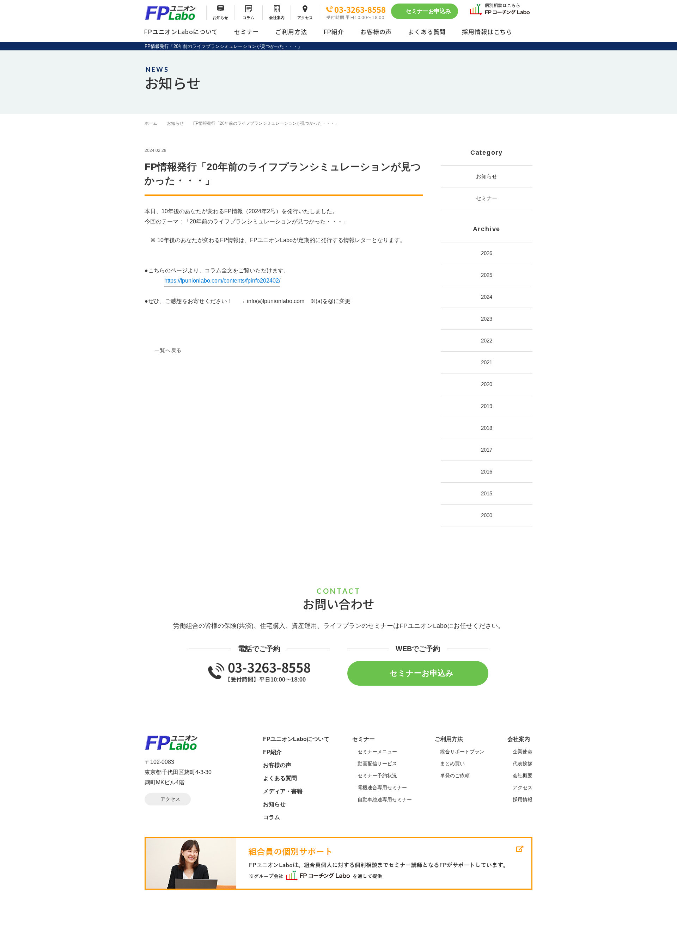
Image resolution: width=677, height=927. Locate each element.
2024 (486, 297)
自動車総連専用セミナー (385, 799)
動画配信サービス (377, 763)
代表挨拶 (522, 763)
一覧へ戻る (168, 350)
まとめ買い (452, 763)
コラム (248, 18)
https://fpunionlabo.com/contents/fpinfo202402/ (222, 281)
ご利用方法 (291, 31)
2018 (486, 428)
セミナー (246, 31)
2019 (486, 406)
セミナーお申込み (428, 11)
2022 (486, 341)
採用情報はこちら (487, 31)
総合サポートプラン (462, 751)
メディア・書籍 (283, 791)
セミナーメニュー (377, 751)
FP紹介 (333, 31)
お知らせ (220, 18)
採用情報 (522, 799)
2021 (486, 362)
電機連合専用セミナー (382, 787)
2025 (486, 275)
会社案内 (277, 18)
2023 (486, 319)
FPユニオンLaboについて (181, 31)
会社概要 (522, 775)
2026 (486, 253)
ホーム (151, 123)
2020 (486, 384)
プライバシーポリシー (209, 920)
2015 (486, 493)
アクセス (305, 18)
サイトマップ (159, 920)
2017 (486, 450)
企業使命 (522, 751)
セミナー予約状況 (377, 775)
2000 (486, 515)
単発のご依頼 (455, 775)
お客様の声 (376, 31)
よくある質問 (427, 31)
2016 (486, 472)
